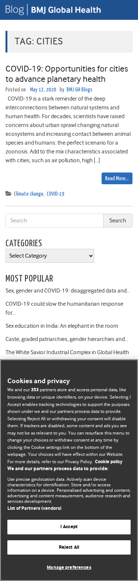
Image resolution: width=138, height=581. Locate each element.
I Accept (69, 527)
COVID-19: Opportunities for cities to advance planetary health (67, 73)
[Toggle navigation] (123, 10)
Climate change (28, 194)
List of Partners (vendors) (34, 508)
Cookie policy (109, 462)
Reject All (69, 547)
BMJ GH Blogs (79, 89)
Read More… (117, 178)
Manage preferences (69, 567)
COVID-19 (55, 194)
